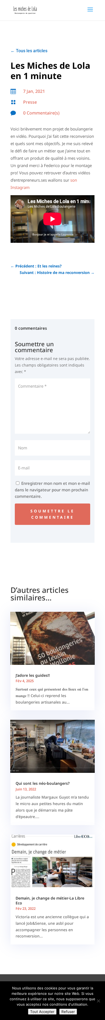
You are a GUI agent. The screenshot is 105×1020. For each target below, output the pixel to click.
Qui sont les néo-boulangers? (42, 783)
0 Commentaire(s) (41, 113)
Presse (30, 102)
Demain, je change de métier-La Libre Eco (50, 900)
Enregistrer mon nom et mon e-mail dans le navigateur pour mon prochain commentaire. (52, 489)
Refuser (68, 1011)
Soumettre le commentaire (52, 514)
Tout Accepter (42, 1011)
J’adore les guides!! (33, 675)
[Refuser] (98, 1000)
